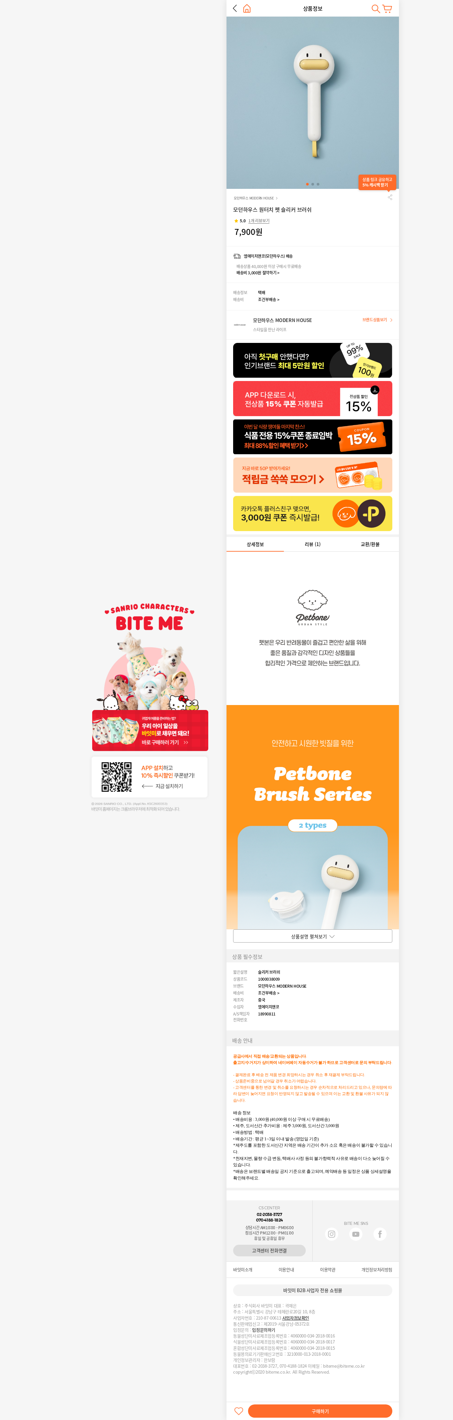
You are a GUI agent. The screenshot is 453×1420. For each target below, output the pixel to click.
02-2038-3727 (269, 1214)
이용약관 (327, 1270)
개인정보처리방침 (376, 1270)
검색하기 (375, 8)
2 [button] (312, 184)
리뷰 (313, 544)
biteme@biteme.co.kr (344, 1366)
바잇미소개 (242, 1270)
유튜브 (355, 1234)
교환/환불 (370, 544)
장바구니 (387, 8)
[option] (313, 103)
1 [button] (307, 184)
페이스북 (380, 1234)
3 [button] (318, 184)
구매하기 (320, 1411)
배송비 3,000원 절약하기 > (257, 273)
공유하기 (390, 197)
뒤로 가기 (235, 8)
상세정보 (255, 544)
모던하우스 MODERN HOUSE (254, 197)
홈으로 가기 (247, 8)
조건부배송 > (269, 299)
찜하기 (238, 1411)
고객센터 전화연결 (269, 1250)
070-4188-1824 (269, 1220)
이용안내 (286, 1270)
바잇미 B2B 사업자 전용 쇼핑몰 (312, 1290)
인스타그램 (331, 1234)
